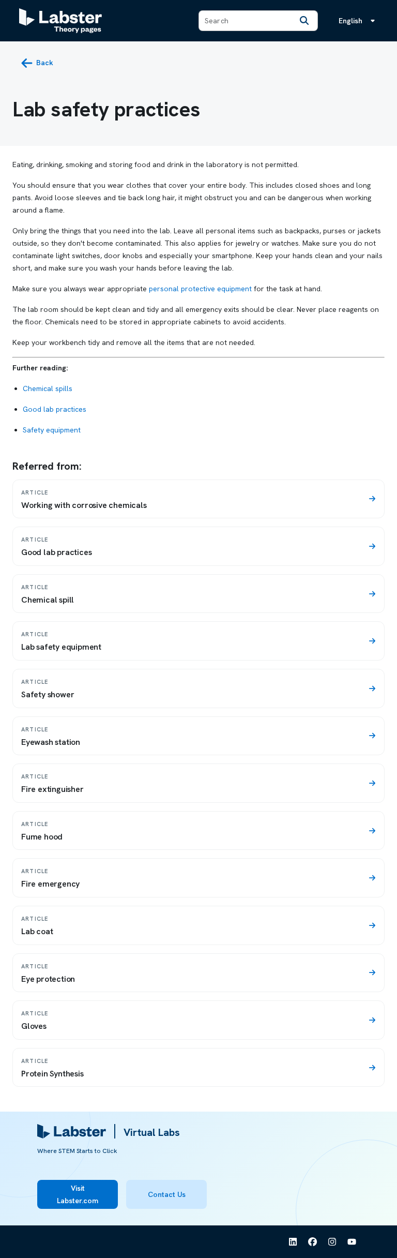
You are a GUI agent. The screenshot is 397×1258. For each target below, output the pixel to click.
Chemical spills (47, 388)
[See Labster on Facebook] (312, 1242)
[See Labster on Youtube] (352, 1242)
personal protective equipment (200, 288)
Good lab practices (54, 409)
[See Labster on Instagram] (332, 1242)
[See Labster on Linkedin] (293, 1242)
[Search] (304, 20)
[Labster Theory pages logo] (60, 20)
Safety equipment (52, 430)
